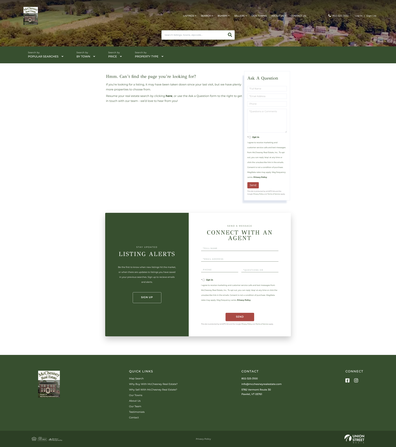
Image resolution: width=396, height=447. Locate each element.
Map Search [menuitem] (136, 378)
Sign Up (371, 15)
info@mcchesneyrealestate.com (261, 384)
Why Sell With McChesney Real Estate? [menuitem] (153, 389)
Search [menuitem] (206, 15)
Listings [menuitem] (188, 15)
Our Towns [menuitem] (259, 15)
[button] (230, 35)
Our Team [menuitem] (135, 406)
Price (112, 56)
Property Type (146, 56)
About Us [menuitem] (277, 15)
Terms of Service (274, 194)
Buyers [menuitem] (222, 15)
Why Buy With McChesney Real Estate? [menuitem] (153, 384)
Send (253, 185)
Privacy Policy (260, 177)
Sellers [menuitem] (239, 15)
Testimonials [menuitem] (136, 412)
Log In (359, 15)
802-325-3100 (340, 15)
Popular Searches (43, 56)
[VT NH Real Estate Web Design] (354, 439)
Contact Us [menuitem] (298, 15)
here (169, 96)
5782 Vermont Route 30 (256, 392)
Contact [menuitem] (134, 417)
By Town (83, 56)
